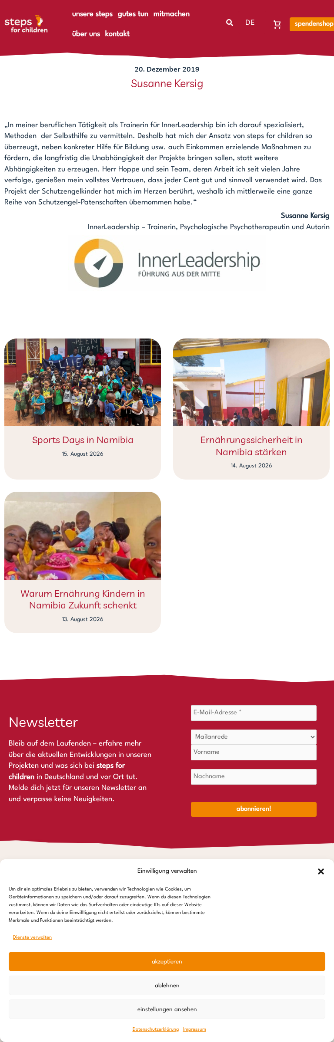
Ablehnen (167, 986)
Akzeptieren (167, 962)
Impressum (194, 1029)
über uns (86, 34)
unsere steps (92, 14)
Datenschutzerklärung (156, 1029)
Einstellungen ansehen (167, 1009)
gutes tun (133, 14)
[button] (321, 871)
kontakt (117, 34)
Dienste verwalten (32, 937)
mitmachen (172, 14)
